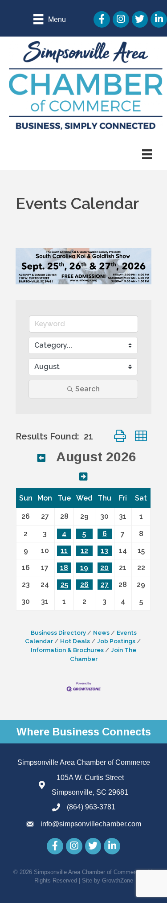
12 (84, 550)
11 (64, 550)
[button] (120, 436)
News (101, 632)
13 (104, 550)
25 (64, 584)
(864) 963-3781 (91, 807)
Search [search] (87, 389)
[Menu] (147, 154)
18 (64, 567)
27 (105, 584)
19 (84, 567)
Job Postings (116, 640)
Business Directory (58, 632)
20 (104, 567)
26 (84, 584)
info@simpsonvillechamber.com (91, 824)
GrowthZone (117, 880)
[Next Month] (83, 476)
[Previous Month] (41, 458)
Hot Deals (75, 640)
